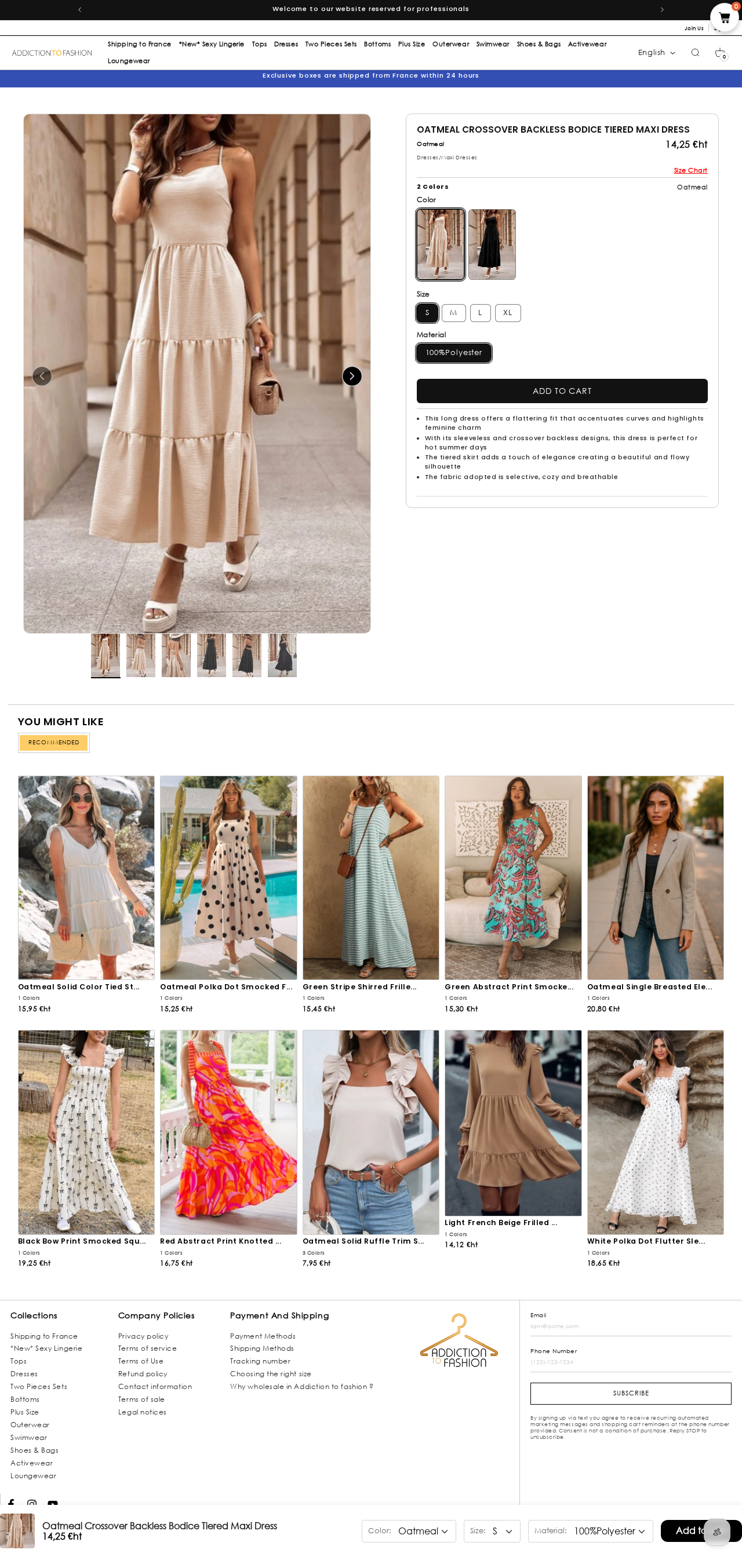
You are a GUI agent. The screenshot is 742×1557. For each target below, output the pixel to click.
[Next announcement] (662, 10)
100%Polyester (454, 352)
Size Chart (691, 170)
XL (507, 312)
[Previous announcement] (79, 10)
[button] (720, 52)
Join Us (694, 28)
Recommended (53, 742)
